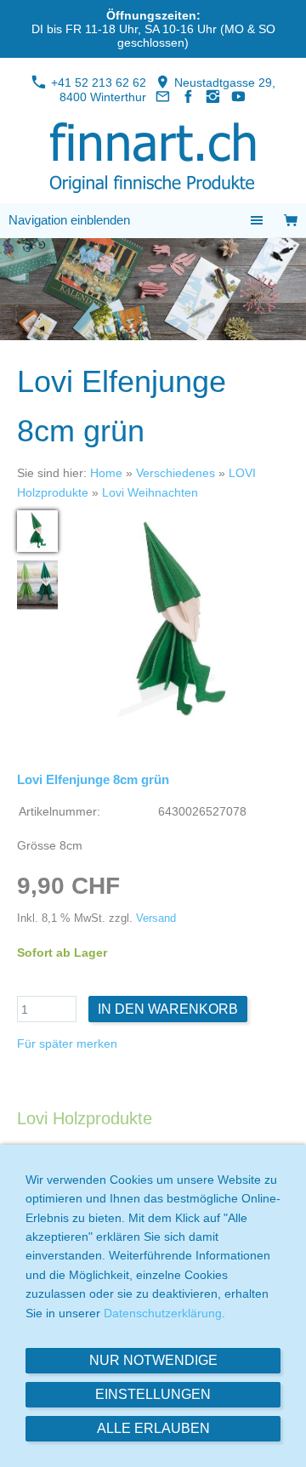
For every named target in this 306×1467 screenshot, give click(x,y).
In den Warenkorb (168, 1009)
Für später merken (67, 1043)
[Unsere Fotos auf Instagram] (213, 97)
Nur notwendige (153, 1360)
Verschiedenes (175, 473)
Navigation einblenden (69, 220)
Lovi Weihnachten (150, 492)
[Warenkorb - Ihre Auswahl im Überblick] (290, 220)
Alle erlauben (153, 1428)
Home (106, 473)
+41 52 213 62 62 (97, 82)
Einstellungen (153, 1394)
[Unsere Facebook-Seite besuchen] (187, 97)
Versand (156, 918)
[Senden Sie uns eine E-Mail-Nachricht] (163, 97)
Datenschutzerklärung (163, 1313)
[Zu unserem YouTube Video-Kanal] (238, 97)
